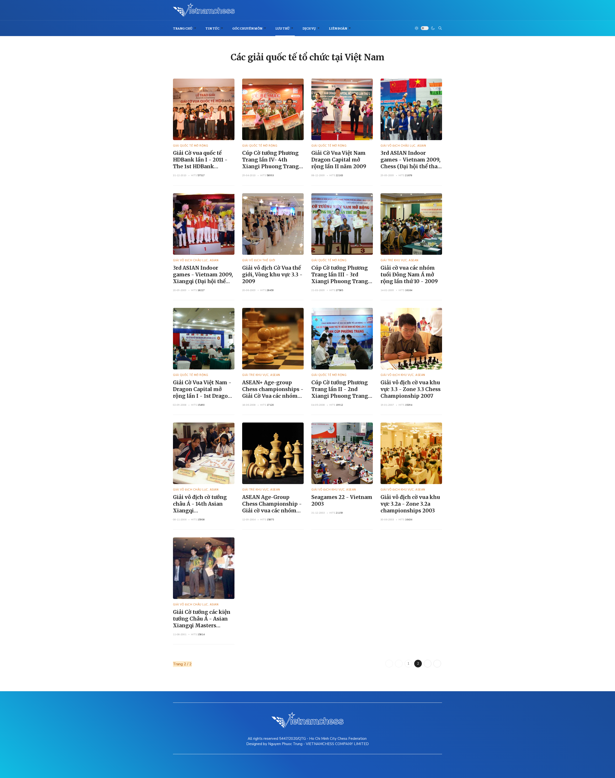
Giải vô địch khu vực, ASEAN (403, 375)
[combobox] (440, 28)
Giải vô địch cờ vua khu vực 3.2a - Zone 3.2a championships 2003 (410, 504)
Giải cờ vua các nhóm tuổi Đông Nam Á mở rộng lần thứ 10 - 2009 (409, 275)
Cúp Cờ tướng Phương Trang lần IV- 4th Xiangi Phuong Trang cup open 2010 (270, 163)
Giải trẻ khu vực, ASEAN (399, 260)
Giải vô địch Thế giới (258, 260)
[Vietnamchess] (204, 10)
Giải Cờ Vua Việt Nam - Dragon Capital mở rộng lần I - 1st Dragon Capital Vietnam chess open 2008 (202, 396)
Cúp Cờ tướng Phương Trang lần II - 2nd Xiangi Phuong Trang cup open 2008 (339, 392)
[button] (185, 28)
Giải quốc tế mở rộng (190, 146)
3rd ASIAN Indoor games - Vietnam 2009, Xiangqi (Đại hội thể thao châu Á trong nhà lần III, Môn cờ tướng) (203, 281)
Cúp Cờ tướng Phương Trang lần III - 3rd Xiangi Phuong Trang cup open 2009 (339, 278)
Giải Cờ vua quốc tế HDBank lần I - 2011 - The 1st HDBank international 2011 (200, 163)
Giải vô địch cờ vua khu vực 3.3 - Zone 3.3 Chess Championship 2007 (411, 389)
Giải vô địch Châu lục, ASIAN (403, 146)
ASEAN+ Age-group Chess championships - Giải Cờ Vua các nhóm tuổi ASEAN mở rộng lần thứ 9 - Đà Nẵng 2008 (272, 399)
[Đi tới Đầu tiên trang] (389, 663)
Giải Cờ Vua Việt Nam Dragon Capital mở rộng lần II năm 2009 (338, 160)
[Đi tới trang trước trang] (399, 663)
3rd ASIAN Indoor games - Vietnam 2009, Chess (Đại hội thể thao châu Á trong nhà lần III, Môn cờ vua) (411, 166)
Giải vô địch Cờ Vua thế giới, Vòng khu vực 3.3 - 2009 (272, 275)
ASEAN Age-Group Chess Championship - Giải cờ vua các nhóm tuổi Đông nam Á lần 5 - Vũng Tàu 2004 (272, 510)
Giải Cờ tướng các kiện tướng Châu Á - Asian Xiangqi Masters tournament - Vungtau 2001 (202, 625)
